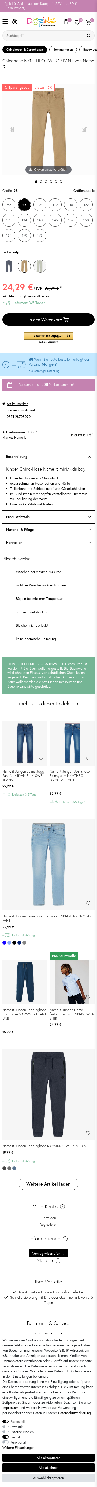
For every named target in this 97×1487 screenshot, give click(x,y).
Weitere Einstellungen (18, 1447)
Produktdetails (18, 517)
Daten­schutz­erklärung (74, 1412)
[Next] (84, 129)
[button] (48, 338)
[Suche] (89, 36)
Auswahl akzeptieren (48, 1477)
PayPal (15, 1437)
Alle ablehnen (48, 1467)
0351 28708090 (19, 416)
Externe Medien (22, 1431)
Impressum (10, 1407)
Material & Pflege (20, 529)
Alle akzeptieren (48, 1457)
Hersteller (14, 542)
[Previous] (12, 129)
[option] (48, 6)
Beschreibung (16, 456)
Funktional (18, 1442)
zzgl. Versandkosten (34, 296)
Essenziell (17, 1421)
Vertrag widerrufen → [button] (48, 1253)
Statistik (16, 1426)
